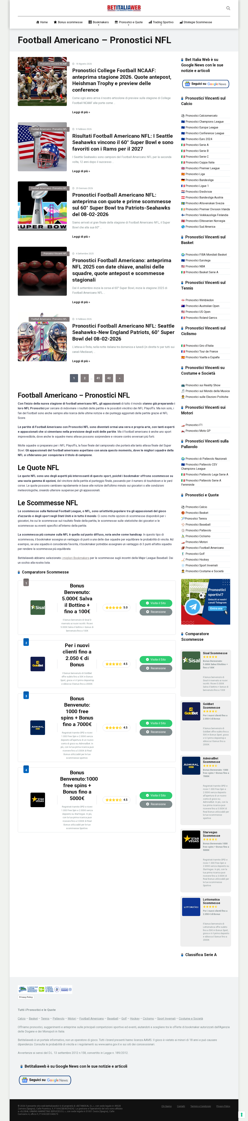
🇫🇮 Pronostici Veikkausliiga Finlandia (204, 215)
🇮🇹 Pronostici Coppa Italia (197, 162)
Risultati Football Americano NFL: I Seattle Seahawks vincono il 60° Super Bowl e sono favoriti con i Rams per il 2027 (122, 142)
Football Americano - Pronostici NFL (49, 129)
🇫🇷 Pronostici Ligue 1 (195, 186)
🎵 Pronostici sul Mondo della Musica (205, 391)
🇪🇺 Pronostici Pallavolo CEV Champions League (199, 466)
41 (98, 378)
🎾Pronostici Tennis (194, 518)
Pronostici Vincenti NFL (55, 253)
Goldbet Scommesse (211, 705)
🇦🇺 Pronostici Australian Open (200, 306)
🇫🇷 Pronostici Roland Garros (199, 317)
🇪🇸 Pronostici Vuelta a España (200, 357)
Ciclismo (148, 1018)
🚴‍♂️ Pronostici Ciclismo (195, 536)
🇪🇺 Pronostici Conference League (202, 133)
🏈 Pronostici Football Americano (202, 548)
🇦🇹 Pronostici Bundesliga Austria (202, 197)
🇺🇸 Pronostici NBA (193, 266)
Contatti (181, 1106)
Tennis (45, 1018)
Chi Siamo (166, 1106)
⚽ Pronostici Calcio (194, 507)
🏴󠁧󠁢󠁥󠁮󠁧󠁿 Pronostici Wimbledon (197, 300)
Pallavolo (58, 1018)
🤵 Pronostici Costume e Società (202, 571)
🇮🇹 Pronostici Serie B (195, 151)
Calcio (22, 1018)
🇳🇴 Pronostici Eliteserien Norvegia (203, 221)
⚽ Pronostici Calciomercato (199, 115)
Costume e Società (191, 1018)
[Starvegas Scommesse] (38, 806)
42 (109, 378)
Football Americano (91, 1018)
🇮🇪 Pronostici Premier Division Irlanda (205, 209)
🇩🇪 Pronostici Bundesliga (197, 180)
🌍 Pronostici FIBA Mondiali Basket (204, 254)
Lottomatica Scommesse (211, 901)
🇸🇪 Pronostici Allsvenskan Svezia (202, 203)
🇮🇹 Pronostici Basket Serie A (199, 272)
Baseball (112, 1018)
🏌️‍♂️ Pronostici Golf (193, 554)
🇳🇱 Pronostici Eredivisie (196, 191)
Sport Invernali (166, 1018)
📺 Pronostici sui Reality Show (200, 385)
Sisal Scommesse (215, 653)
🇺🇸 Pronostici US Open (195, 311)
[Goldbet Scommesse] (38, 670)
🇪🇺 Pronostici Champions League (202, 121)
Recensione (158, 612)
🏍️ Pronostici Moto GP (196, 431)
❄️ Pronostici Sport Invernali (199, 565)
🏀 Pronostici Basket (194, 513)
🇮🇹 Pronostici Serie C (195, 156)
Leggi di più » (81, 112)
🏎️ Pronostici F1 (192, 425)
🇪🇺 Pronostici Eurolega (195, 260)
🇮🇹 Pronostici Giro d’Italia (197, 345)
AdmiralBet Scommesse (211, 760)
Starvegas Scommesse (211, 834)
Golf (124, 1018)
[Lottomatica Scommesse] (191, 915)
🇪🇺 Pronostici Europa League (199, 127)
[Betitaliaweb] (124, 8)
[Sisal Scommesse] (38, 614)
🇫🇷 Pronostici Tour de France (199, 351)
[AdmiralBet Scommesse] (37, 734)
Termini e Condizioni (200, 1106)
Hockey (135, 1018)
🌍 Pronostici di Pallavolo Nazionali (204, 458)
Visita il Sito (158, 603)
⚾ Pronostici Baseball (195, 524)
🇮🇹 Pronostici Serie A (195, 145)
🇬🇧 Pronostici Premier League (200, 168)
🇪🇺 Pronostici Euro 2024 (196, 139)
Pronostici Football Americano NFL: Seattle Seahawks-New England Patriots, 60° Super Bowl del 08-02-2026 (123, 332)
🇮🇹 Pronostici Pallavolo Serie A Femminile (201, 482)
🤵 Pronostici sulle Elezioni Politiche (204, 397)
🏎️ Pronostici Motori (194, 542)
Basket (33, 1018)
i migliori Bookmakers (75, 558)
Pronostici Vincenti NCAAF (53, 64)
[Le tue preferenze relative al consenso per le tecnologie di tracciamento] (241, 1114)
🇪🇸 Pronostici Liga (193, 174)
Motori (72, 1018)
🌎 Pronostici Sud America (198, 226)
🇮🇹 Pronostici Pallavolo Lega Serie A (204, 474)
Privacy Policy (26, 997)
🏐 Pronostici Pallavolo (196, 530)
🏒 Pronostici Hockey (195, 559)
